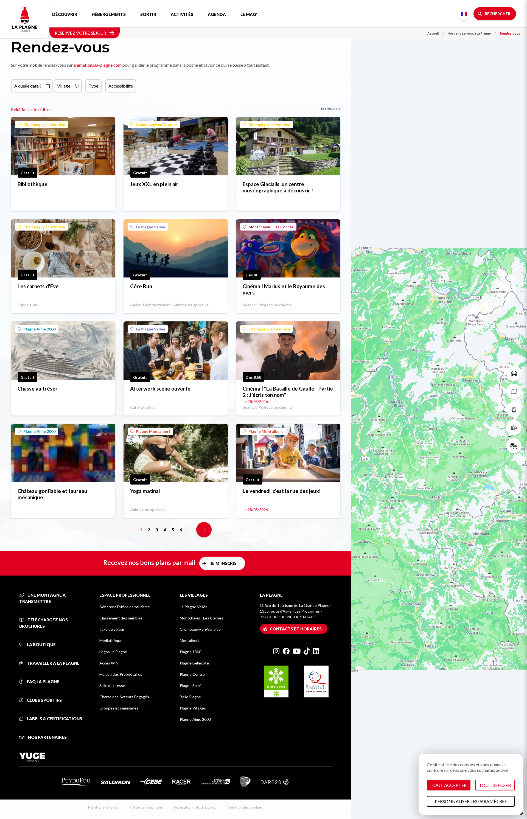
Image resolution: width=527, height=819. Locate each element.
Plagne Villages (193, 708)
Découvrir (64, 14)
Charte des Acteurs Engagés (124, 696)
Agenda (217, 14)
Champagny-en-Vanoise (200, 629)
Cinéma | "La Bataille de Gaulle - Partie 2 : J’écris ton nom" (288, 391)
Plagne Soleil (190, 685)
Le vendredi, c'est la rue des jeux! (282, 491)
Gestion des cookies (245, 807)
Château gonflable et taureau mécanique (52, 494)
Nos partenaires (47, 737)
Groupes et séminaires (118, 708)
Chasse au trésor (38, 388)
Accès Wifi (108, 663)
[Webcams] (514, 409)
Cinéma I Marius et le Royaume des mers (284, 289)
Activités (182, 14)
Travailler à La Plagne (53, 663)
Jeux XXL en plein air (154, 184)
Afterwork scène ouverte (160, 388)
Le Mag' (248, 14)
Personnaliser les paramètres (471, 801)
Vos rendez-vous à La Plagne (469, 33)
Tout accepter (449, 785)
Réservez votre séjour (81, 32)
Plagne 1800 (190, 651)
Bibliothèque (32, 184)
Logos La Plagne (113, 651)
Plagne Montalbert (153, 431)
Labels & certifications (54, 718)
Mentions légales (102, 807)
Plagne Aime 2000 (39, 329)
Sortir (148, 14)
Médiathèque (110, 640)
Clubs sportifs (44, 700)
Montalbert (189, 640)
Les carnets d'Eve (38, 286)
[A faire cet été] (514, 373)
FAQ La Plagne (42, 681)
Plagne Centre (192, 674)
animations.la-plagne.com (98, 65)
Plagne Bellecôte (194, 663)
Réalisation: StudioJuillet (195, 807)
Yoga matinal (145, 491)
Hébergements (109, 14)
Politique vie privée (145, 807)
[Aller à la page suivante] (204, 529)
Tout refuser (495, 785)
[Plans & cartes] (514, 391)
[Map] (439, 409)
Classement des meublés (120, 618)
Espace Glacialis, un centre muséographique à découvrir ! (278, 187)
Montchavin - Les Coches (271, 227)
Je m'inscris (224, 563)
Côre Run (141, 286)
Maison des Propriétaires (120, 674)
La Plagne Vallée (150, 227)
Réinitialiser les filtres (31, 109)
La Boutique (41, 644)
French (464, 14)
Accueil (433, 33)
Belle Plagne (190, 696)
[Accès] (514, 445)
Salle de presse (112, 685)
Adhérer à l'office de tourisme (124, 606)
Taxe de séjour (111, 629)
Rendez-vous (510, 33)
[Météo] (514, 427)
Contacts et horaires (296, 628)
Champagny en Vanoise (44, 124)
